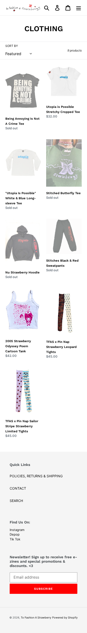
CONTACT (18, 488)
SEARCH (16, 501)
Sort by (11, 46)
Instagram (17, 530)
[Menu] (78, 7)
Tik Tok (15, 539)
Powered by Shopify (65, 617)
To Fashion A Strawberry (36, 617)
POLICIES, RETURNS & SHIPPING (36, 476)
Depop (15, 534)
